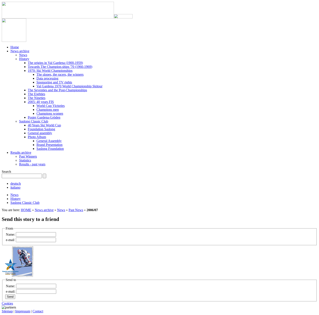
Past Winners (28, 156)
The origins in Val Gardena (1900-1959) (55, 63)
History (24, 59)
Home (14, 47)
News (23, 55)
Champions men (47, 109)
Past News (76, 210)
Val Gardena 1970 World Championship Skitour (69, 86)
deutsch (15, 183)
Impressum (22, 311)
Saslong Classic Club (33, 121)
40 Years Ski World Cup (44, 125)
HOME (26, 210)
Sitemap (7, 311)
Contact (38, 311)
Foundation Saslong (41, 129)
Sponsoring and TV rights (54, 82)
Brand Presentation (49, 145)
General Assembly (49, 141)
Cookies (7, 303)
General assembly (40, 133)
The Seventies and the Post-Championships (57, 90)
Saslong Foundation (50, 148)
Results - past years (32, 164)
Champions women (49, 113)
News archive (19, 51)
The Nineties (36, 98)
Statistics (25, 160)
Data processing (47, 78)
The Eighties (36, 94)
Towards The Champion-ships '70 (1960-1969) (60, 67)
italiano (15, 187)
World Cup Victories (50, 106)
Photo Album (37, 137)
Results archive (20, 152)
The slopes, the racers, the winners (60, 74)
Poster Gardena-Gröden (44, 117)
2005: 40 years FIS (41, 102)
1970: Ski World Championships (50, 70)
